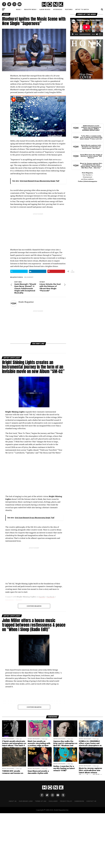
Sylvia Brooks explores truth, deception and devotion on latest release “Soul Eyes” (91, 146)
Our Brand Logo (26, 801)
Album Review (44, 9)
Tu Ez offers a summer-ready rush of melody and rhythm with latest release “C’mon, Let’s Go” (91, 137)
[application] (86, 27)
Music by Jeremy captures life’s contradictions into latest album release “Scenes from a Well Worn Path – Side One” (91, 166)
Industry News (30, 9)
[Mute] (97, 34)
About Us (12, 801)
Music (18, 9)
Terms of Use (40, 801)
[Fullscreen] (100, 34)
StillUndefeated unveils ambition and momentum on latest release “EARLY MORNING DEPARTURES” (91, 128)
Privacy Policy (66, 801)
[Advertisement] (38, 229)
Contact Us (91, 801)
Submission (79, 801)
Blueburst (29, 277)
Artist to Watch (82, 9)
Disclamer (53, 801)
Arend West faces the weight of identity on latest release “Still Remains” (91, 156)
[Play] (73, 34)
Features (68, 9)
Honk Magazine (26, 302)
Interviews (57, 9)
